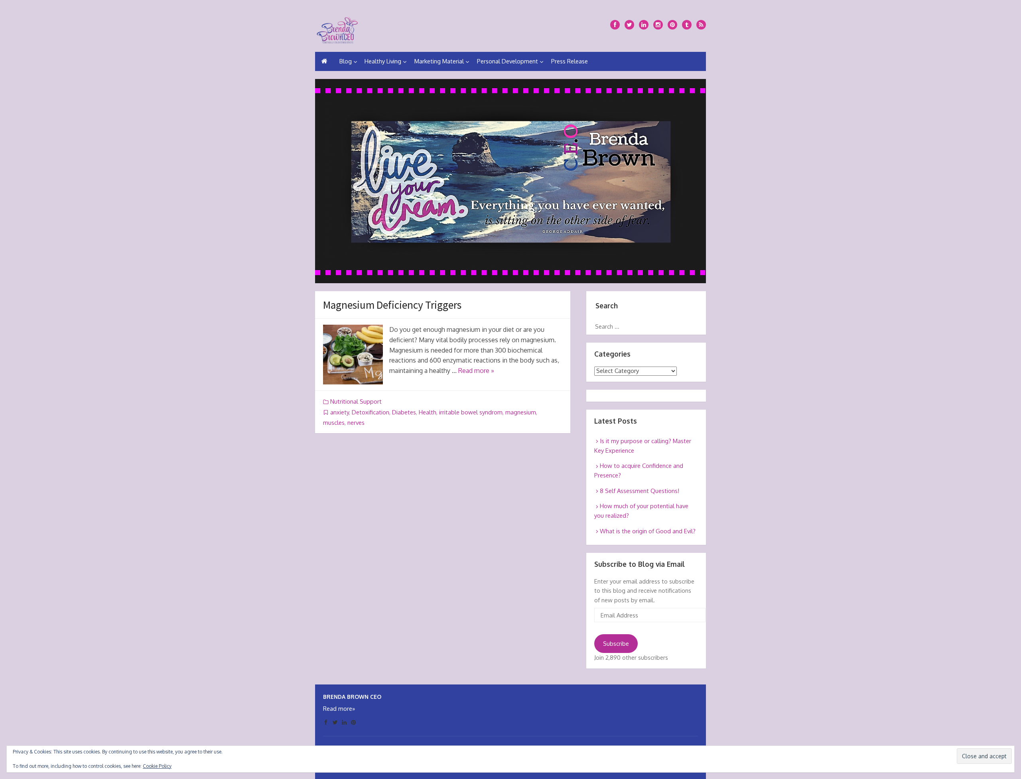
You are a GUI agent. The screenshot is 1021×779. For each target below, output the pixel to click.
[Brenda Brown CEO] (337, 28)
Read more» (339, 708)
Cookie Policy (157, 766)
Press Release (569, 61)
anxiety (339, 412)
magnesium (520, 412)
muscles (334, 422)
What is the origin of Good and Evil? (648, 531)
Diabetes (404, 412)
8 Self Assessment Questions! (639, 491)
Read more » (476, 371)
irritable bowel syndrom (471, 412)
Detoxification (370, 412)
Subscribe (616, 643)
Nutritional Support (356, 401)
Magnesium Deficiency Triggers (392, 305)
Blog (345, 61)
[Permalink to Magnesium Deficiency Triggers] (353, 355)
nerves (356, 422)
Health (427, 412)
